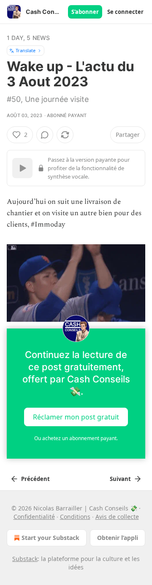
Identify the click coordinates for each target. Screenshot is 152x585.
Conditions (75, 517)
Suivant (120, 479)
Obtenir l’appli (117, 538)
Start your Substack (50, 538)
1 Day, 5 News (28, 37)
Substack (25, 559)
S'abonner (85, 12)
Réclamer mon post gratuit (76, 417)
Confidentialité (34, 517)
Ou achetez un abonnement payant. (76, 438)
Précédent (35, 479)
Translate (25, 50)
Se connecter (125, 12)
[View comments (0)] (44, 134)
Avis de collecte (117, 517)
